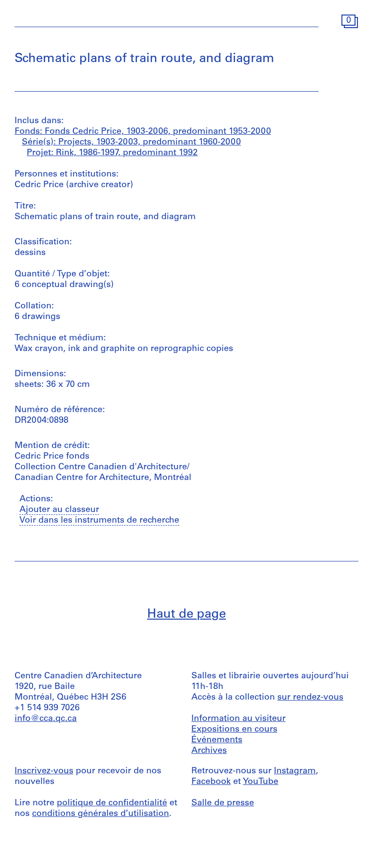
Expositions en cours (234, 729)
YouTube (260, 782)
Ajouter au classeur (59, 510)
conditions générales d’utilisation (100, 814)
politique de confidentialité (112, 803)
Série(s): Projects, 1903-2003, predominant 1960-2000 (131, 142)
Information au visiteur (238, 719)
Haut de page (186, 614)
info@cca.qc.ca (46, 719)
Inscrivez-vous (44, 771)
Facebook (211, 782)
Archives (209, 751)
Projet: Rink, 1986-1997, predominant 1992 (112, 153)
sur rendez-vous (310, 697)
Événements (216, 740)
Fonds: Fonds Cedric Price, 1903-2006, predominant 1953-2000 (143, 132)
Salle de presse (222, 803)
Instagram (295, 771)
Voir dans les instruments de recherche (99, 520)
